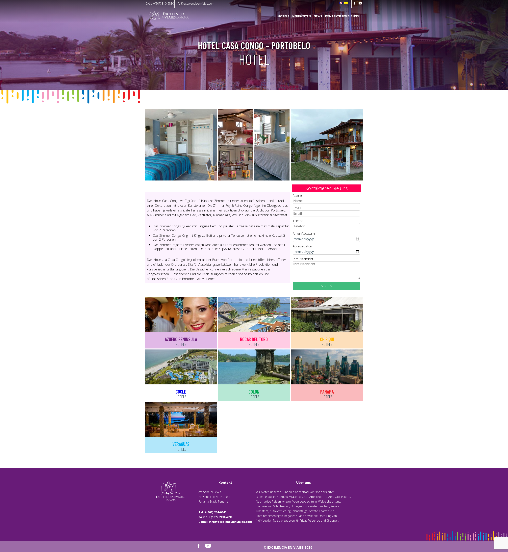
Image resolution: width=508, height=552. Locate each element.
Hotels (283, 16)
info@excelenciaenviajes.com (195, 3)
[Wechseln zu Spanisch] (346, 3)
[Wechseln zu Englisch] (341, 3)
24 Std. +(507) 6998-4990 (215, 517)
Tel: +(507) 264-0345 (212, 512)
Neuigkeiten (301, 16)
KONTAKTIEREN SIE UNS (342, 16)
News (318, 16)
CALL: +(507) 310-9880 (159, 3)
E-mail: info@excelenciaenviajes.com (225, 522)
